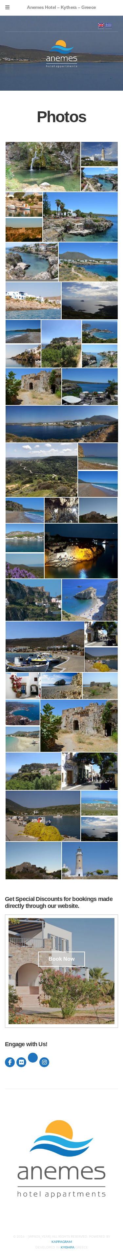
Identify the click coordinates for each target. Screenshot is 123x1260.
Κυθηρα (67, 1247)
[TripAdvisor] (33, 1058)
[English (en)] (101, 25)
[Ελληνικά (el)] (109, 25)
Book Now (61, 959)
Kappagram (61, 1242)
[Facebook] (10, 1062)
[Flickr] (21, 1062)
